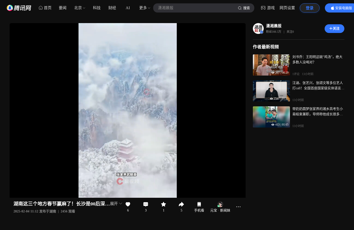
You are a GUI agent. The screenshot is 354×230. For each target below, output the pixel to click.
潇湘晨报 (274, 26)
